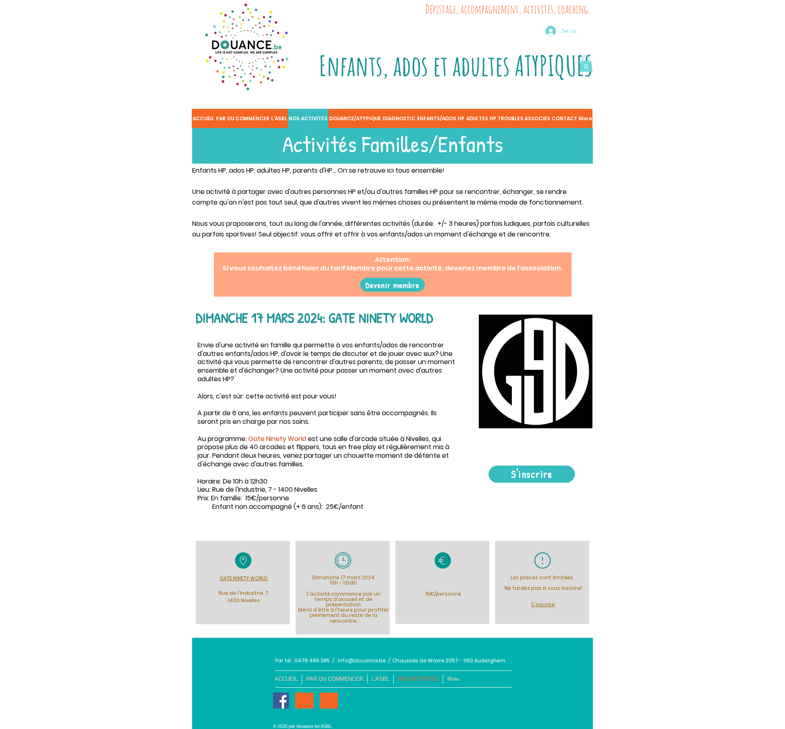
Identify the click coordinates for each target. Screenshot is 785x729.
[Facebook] (281, 701)
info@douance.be (362, 660)
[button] (586, 63)
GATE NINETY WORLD (244, 578)
